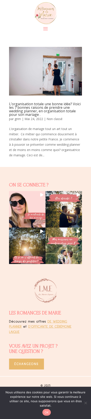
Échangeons (26, 364)
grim (18, 119)
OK (47, 412)
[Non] (85, 403)
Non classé (55, 119)
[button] (27, 209)
